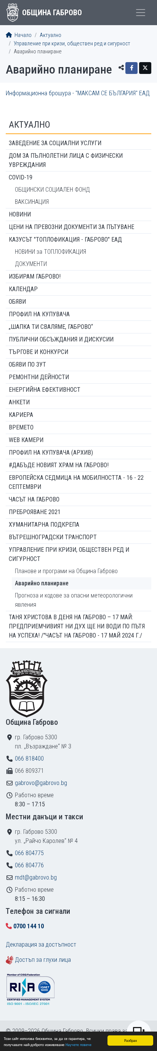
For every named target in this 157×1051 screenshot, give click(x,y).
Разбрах (130, 1040)
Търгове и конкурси (38, 352)
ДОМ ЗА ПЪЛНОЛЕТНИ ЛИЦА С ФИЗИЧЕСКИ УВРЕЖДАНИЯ (66, 160)
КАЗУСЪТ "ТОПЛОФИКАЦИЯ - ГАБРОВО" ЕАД (65, 239)
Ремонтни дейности (39, 377)
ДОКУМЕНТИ (31, 264)
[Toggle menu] (140, 12)
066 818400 (29, 758)
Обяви (17, 301)
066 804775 (29, 853)
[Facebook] (131, 68)
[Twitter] (145, 68)
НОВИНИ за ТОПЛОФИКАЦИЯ (50, 251)
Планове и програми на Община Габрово (66, 571)
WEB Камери (26, 440)
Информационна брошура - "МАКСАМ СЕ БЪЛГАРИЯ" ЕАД (78, 93)
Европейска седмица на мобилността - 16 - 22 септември (76, 482)
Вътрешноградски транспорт (53, 537)
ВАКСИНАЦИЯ (32, 201)
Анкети (19, 402)
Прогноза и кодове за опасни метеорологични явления (74, 600)
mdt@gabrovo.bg (36, 877)
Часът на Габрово (34, 499)
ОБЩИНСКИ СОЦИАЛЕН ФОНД (52, 189)
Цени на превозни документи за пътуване (71, 227)
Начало (22, 35)
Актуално (50, 35)
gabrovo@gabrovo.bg (41, 783)
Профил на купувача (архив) (51, 452)
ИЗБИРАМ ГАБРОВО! (35, 276)
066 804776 (29, 865)
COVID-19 (20, 177)
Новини (20, 214)
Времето (21, 427)
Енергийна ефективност (44, 389)
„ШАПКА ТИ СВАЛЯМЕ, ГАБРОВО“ (51, 326)
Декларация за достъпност (41, 944)
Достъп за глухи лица (43, 959)
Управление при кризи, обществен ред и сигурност (72, 43)
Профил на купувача (39, 314)
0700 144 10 (28, 926)
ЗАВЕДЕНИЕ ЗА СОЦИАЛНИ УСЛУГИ (55, 143)
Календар (23, 289)
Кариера (21, 414)
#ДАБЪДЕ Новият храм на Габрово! (59, 465)
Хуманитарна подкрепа (44, 524)
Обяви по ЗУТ (27, 364)
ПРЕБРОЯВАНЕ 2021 (35, 512)
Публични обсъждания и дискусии (61, 339)
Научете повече (78, 1044)
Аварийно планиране (42, 583)
